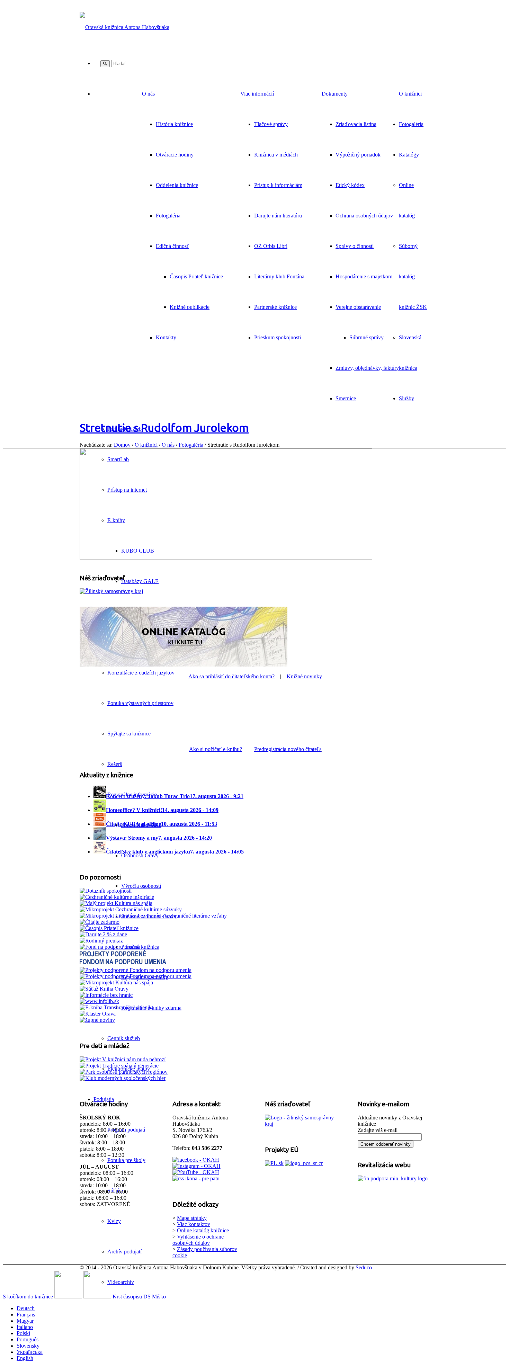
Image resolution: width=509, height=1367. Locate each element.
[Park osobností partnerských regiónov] (124, 1072)
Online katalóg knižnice (203, 1230)
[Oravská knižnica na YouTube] (195, 1172)
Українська (30, 1352)
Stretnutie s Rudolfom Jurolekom (164, 427)
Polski (23, 1333)
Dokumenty (335, 94)
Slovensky (28, 1346)
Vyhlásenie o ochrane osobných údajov (198, 1240)
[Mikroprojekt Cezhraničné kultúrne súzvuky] (131, 909)
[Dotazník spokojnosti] (106, 891)
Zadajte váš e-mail (378, 1130)
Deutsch (26, 1308)
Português (27, 1339)
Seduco (364, 1267)
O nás (148, 94)
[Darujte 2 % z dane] (103, 934)
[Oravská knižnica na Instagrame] (196, 1166)
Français (26, 1314)
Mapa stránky (192, 1218)
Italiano (25, 1327)
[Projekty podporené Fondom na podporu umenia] (123, 964)
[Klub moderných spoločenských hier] (123, 1078)
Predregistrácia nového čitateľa (288, 749)
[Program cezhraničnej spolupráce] (304, 1163)
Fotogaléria (191, 445)
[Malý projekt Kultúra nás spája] (116, 903)
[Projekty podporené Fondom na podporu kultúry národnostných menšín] (135, 976)
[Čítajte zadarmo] (99, 922)
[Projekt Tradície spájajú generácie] (123, 1059)
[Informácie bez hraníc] (106, 995)
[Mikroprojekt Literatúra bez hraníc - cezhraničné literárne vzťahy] (153, 916)
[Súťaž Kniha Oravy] (104, 989)
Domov (122, 445)
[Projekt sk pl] (274, 1163)
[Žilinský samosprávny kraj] (111, 591)
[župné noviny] (97, 1020)
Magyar (25, 1321)
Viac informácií (257, 94)
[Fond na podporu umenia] (110, 947)
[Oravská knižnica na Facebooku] (195, 1160)
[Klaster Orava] (98, 1014)
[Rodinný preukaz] (101, 941)
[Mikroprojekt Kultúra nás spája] (116, 982)
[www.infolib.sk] (99, 1001)
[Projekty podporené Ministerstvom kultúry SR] (135, 970)
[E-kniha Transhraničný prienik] (116, 1007)
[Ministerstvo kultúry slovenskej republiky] (393, 1178)
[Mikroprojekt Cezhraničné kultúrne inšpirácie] (117, 897)
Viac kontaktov (193, 1224)
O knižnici (146, 445)
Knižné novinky (304, 676)
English (25, 1358)
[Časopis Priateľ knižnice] (109, 928)
